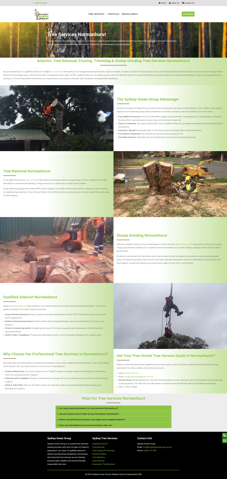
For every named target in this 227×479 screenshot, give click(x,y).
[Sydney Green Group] (41, 14)
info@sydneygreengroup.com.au (138, 376)
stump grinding (187, 244)
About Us (175, 3)
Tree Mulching (98, 457)
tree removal (31, 180)
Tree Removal (98, 447)
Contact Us (189, 3)
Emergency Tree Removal (103, 464)
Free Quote (188, 14)
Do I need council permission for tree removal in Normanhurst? (88, 408)
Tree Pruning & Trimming (103, 450)
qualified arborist (18, 306)
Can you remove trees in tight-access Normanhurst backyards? (89, 414)
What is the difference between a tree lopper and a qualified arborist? (92, 419)
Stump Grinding (99, 454)
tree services (56, 71)
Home (163, 3)
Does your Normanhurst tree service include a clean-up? (85, 425)
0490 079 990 (41, 3)
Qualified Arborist (100, 443)
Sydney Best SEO (134, 474)
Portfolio (113, 14)
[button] (113, 408)
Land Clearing (98, 461)
